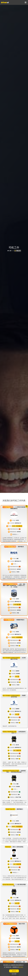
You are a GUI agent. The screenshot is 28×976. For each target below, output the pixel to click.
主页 (10, 250)
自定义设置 (14, 973)
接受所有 (14, 971)
